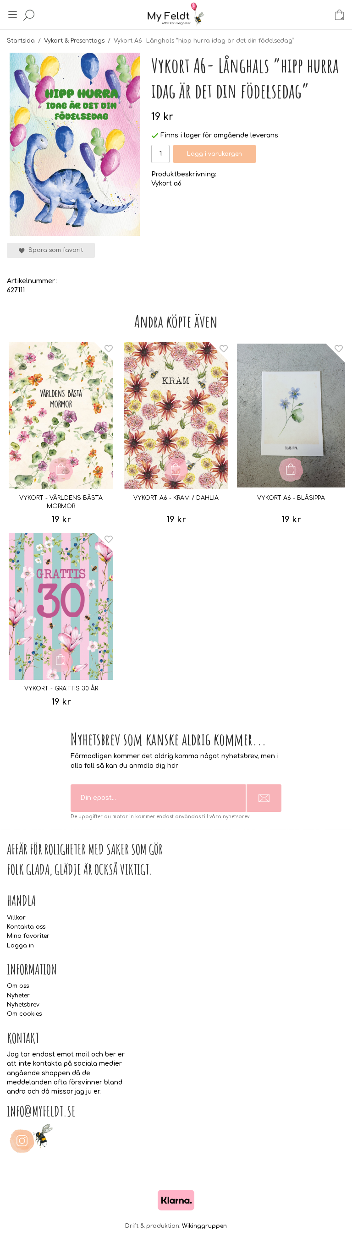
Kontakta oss (26, 927)
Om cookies (24, 1014)
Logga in (20, 945)
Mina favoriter (28, 936)
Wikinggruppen (204, 1226)
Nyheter (18, 995)
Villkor (16, 917)
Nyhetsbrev (23, 1005)
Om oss (18, 986)
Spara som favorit (54, 250)
